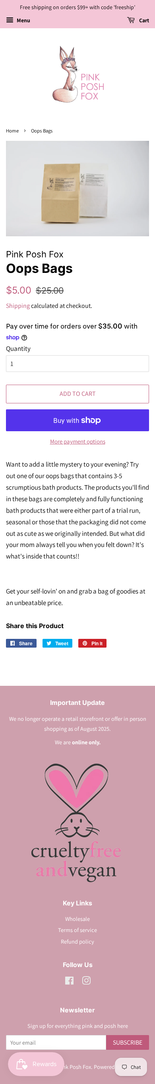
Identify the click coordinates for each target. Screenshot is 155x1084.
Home (12, 130)
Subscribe (127, 1042)
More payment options (77, 441)
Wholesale (77, 918)
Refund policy (77, 941)
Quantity (18, 348)
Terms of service (77, 930)
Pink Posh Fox (74, 1066)
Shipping (18, 306)
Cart (143, 20)
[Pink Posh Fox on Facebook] (69, 982)
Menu (22, 20)
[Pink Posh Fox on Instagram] (86, 982)
